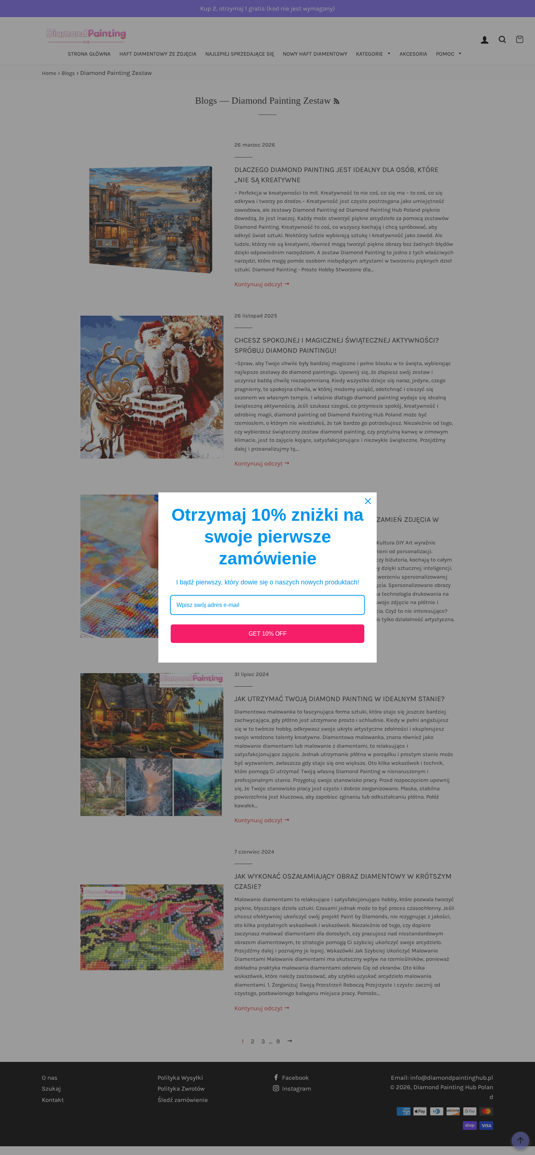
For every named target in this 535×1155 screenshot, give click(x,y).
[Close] (368, 501)
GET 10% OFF (268, 634)
